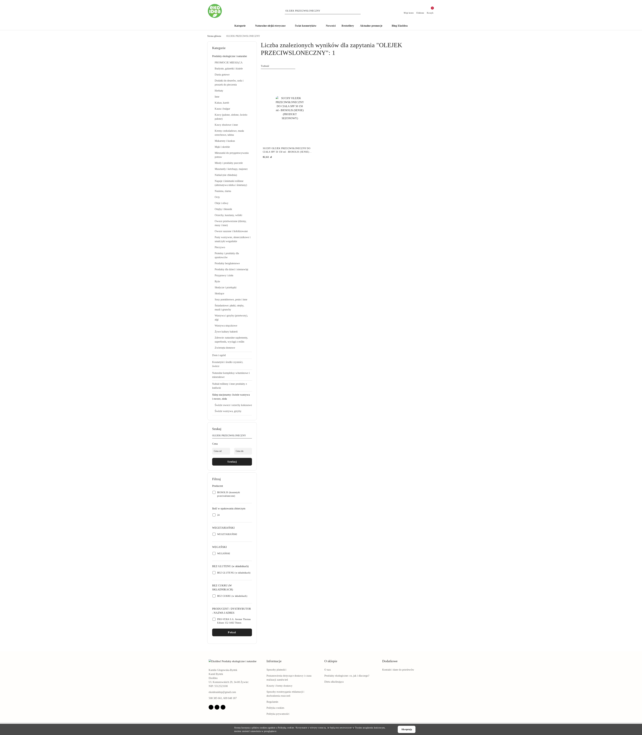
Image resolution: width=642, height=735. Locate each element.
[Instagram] (217, 707)
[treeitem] (232, 56)
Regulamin (272, 701)
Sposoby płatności (276, 669)
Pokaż (232, 632)
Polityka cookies (275, 707)
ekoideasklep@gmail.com (222, 692)
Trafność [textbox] (265, 66)
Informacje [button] (274, 661)
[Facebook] (211, 707)
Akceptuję (406, 729)
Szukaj (232, 461)
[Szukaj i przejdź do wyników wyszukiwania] (359, 10)
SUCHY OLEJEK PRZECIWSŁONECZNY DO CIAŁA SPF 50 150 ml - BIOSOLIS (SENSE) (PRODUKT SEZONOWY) (286, 150)
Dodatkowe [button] (390, 661)
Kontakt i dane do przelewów (398, 669)
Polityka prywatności (277, 713)
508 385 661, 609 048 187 (223, 698)
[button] (241, 26)
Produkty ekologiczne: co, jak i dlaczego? (346, 675)
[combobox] (278, 66)
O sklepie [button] (330, 661)
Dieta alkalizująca (334, 681)
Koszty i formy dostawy (279, 685)
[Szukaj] (250, 436)
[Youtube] (223, 707)
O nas (327, 669)
